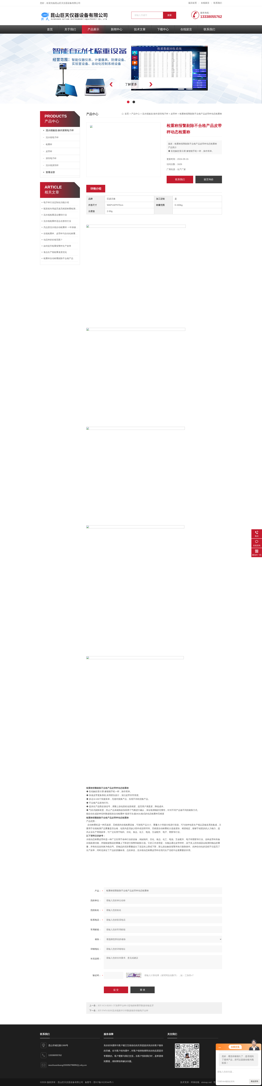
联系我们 (217, 3)
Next (157, 84)
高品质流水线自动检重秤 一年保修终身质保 (61, 227)
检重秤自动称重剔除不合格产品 (58, 258)
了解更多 (131, 84)
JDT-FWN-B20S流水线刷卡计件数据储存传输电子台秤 (123, 1010)
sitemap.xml (206, 1082)
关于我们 (70, 29)
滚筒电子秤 (51, 158)
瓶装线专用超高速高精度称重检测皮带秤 (61, 209)
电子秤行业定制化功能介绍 (56, 202)
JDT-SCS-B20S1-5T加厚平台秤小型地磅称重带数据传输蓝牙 (126, 1005)
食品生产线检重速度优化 (55, 252)
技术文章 (140, 29)
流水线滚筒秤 (52, 165)
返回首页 (192, 3)
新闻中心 (116, 29)
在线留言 (205, 3)
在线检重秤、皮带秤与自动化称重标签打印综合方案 (61, 233)
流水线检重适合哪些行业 (55, 215)
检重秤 (49, 144)
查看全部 (50, 172)
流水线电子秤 (52, 137)
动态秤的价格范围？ (53, 240)
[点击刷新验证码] (133, 975)
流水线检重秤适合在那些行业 (57, 221)
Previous (104, 84)
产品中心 (135, 114)
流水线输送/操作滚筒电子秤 (60, 130)
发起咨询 (254, 1081)
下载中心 (163, 29)
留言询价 (208, 179)
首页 (50, 29)
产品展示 (93, 29)
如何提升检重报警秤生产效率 (57, 246)
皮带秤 (49, 151)
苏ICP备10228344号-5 (103, 1082)
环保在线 (195, 1082)
